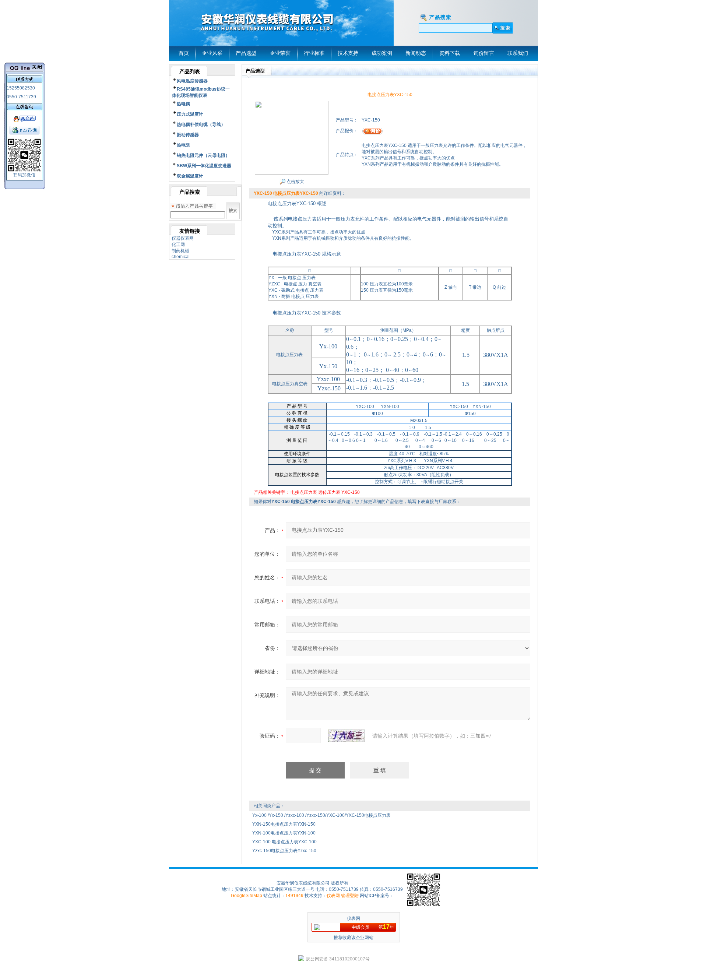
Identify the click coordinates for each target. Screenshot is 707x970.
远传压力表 (329, 492)
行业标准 (314, 53)
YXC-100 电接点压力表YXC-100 (285, 841)
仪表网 (333, 895)
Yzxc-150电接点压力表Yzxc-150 (284, 850)
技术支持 (348, 53)
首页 (184, 53)
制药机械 (180, 250)
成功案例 (382, 53)
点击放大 (294, 181)
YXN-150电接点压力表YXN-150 (284, 824)
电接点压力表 (304, 492)
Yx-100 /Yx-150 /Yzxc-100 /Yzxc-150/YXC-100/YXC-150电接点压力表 (321, 815)
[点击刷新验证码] (346, 736)
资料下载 (449, 53)
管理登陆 (350, 895)
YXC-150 (350, 492)
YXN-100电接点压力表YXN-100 (284, 833)
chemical (181, 256)
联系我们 (517, 53)
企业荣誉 (280, 53)
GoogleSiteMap (246, 895)
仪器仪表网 (183, 238)
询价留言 (484, 53)
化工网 (178, 244)
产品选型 (246, 53)
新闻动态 (415, 53)
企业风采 (212, 53)
